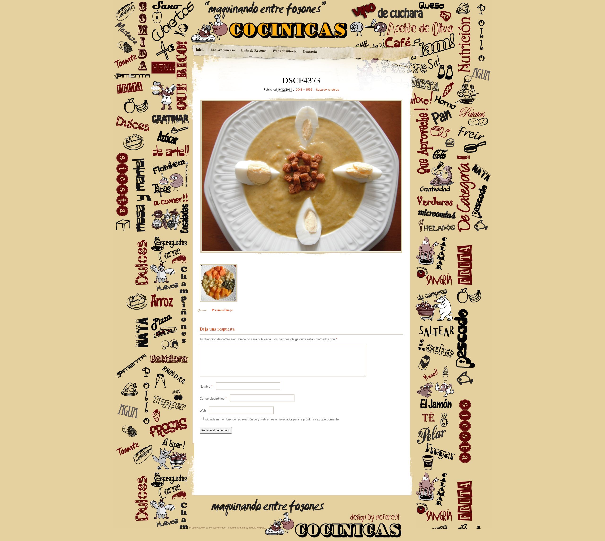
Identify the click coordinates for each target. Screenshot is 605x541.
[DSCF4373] (301, 175)
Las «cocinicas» (222, 50)
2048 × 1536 (304, 89)
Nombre (206, 386)
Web (203, 410)
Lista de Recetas (253, 50)
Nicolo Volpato (257, 527)
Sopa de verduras (327, 89)
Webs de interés (284, 51)
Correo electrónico (213, 398)
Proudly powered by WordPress (207, 527)
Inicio (199, 49)
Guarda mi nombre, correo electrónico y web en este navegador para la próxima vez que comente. (272, 419)
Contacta (309, 51)
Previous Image (222, 309)
